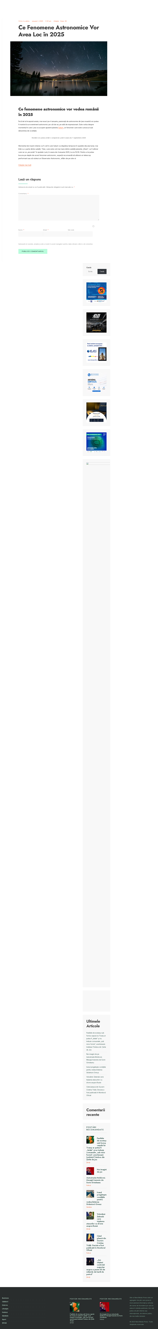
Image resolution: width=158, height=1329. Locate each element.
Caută (88, 267)
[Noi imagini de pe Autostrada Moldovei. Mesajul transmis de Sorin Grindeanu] (90, 1171)
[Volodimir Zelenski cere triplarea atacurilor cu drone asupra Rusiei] (90, 1215)
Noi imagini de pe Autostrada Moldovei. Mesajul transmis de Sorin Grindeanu (111, 1315)
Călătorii (5, 1302)
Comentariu (23, 193)
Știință (88, 1162)
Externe (5, 1305)
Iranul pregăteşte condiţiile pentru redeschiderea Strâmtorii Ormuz (96, 1070)
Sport (4, 1319)
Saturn (60, 128)
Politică (88, 1185)
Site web (71, 230)
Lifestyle (56, 21)
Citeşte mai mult (24, 165)
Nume (21, 230)
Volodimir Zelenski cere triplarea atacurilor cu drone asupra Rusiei (95, 1080)
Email (45, 230)
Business (5, 1298)
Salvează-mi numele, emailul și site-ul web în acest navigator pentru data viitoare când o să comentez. (55, 244)
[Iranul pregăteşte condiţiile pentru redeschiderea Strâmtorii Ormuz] (90, 1194)
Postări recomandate (95, 1128)
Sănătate (89, 1207)
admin (27, 21)
